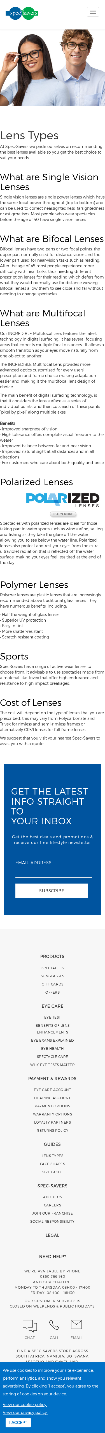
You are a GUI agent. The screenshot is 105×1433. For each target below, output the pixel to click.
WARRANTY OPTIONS (52, 1114)
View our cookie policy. (25, 1404)
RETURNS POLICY (52, 1130)
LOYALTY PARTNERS (52, 1122)
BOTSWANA (77, 1356)
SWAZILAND (66, 1362)
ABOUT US (52, 1197)
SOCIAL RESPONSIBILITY (52, 1221)
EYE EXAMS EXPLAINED (52, 1040)
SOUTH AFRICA (30, 1356)
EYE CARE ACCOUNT (52, 1090)
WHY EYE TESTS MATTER (52, 1065)
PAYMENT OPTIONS (52, 1106)
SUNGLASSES (52, 976)
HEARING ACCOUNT (52, 1098)
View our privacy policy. (25, 1412)
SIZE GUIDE (52, 1172)
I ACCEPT (18, 1422)
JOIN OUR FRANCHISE (52, 1213)
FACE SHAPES (52, 1164)
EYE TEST (52, 1017)
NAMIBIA (55, 1356)
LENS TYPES (52, 1156)
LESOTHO (35, 1362)
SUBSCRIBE (51, 890)
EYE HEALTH (52, 1048)
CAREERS (52, 1205)
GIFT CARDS (52, 984)
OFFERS (52, 992)
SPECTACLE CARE (52, 1056)
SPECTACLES (52, 968)
